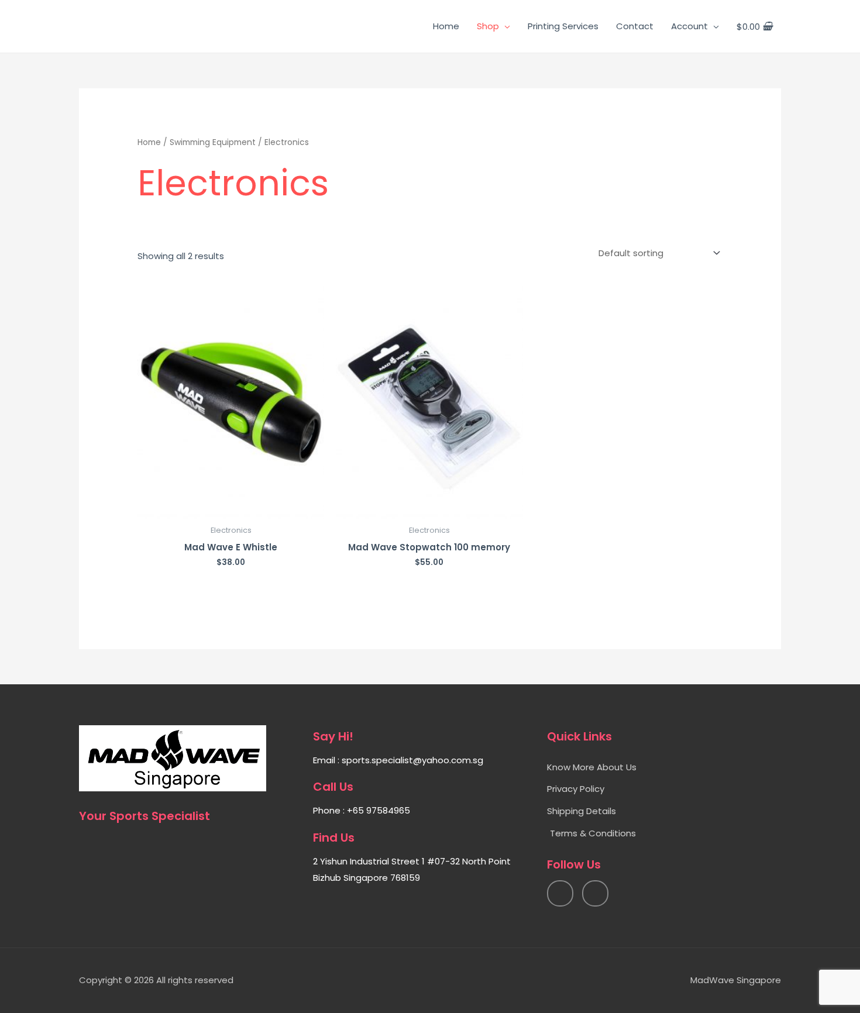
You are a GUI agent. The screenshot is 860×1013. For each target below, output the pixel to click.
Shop (488, 26)
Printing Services (563, 26)
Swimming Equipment (213, 142)
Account (689, 26)
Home (446, 26)
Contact (634, 26)
